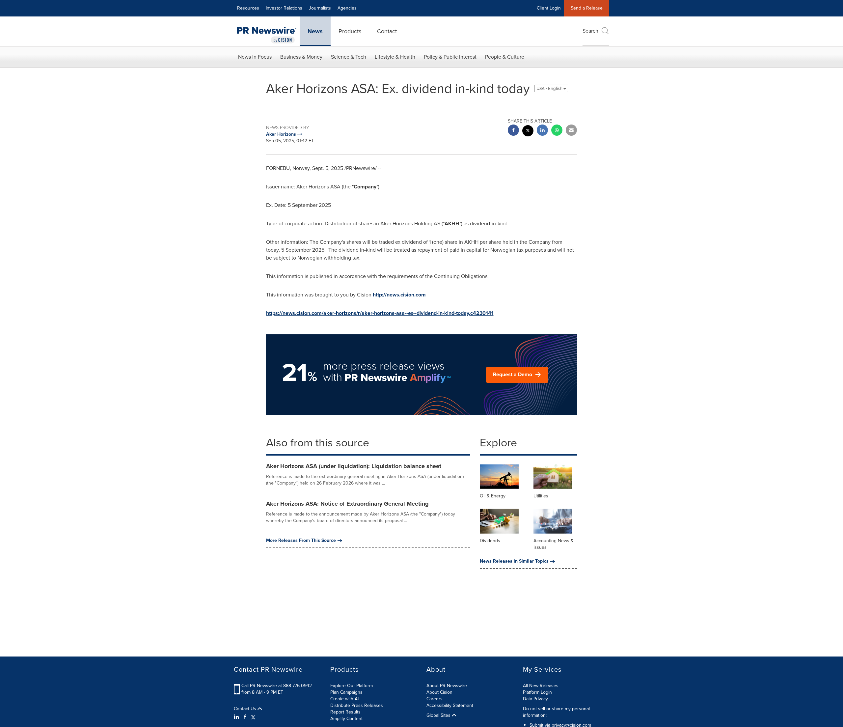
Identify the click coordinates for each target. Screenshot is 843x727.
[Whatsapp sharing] (556, 131)
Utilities (540, 495)
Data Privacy (535, 698)
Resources (248, 8)
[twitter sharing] (527, 131)
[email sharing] (571, 131)
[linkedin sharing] (542, 131)
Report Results (345, 712)
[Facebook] (245, 717)
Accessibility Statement (449, 705)
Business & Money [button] (301, 57)
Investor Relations (284, 8)
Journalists (320, 8)
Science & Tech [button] (348, 57)
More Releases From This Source (301, 540)
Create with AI (344, 698)
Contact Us (246, 709)
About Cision (439, 692)
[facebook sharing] (513, 131)
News (315, 31)
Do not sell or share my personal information (556, 712)
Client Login (549, 8)
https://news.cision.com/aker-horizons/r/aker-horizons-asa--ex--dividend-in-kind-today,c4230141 (380, 313)
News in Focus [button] (255, 57)
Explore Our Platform (351, 685)
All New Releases (540, 685)
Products (350, 31)
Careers (434, 698)
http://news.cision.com (399, 294)
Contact (387, 31)
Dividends (490, 540)
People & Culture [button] (504, 57)
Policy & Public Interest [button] (450, 57)
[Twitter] (253, 717)
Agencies (347, 8)
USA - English (549, 88)
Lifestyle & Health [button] (395, 57)
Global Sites (439, 715)
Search (590, 31)
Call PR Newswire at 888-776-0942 (276, 685)
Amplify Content (346, 718)
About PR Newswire (446, 685)
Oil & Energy (492, 495)
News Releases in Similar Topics (514, 561)
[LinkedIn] (237, 717)
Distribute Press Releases (356, 705)
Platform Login (537, 692)
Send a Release (587, 8)
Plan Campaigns (346, 692)
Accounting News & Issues (553, 544)
